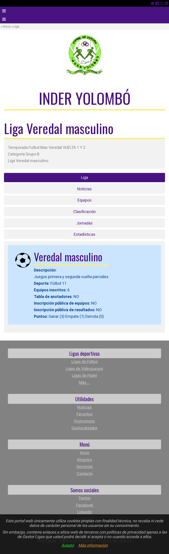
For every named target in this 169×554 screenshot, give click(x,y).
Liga (16, 26)
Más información (93, 545)
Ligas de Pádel (84, 375)
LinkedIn (84, 512)
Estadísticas (84, 234)
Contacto (85, 473)
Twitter (84, 498)
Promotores (84, 421)
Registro (84, 459)
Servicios (84, 466)
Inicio (7, 26)
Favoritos (85, 414)
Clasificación (84, 211)
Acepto (67, 545)
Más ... (84, 382)
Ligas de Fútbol (85, 361)
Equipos (84, 200)
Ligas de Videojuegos (84, 368)
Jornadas (84, 223)
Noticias (84, 189)
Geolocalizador (84, 428)
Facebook (84, 505)
